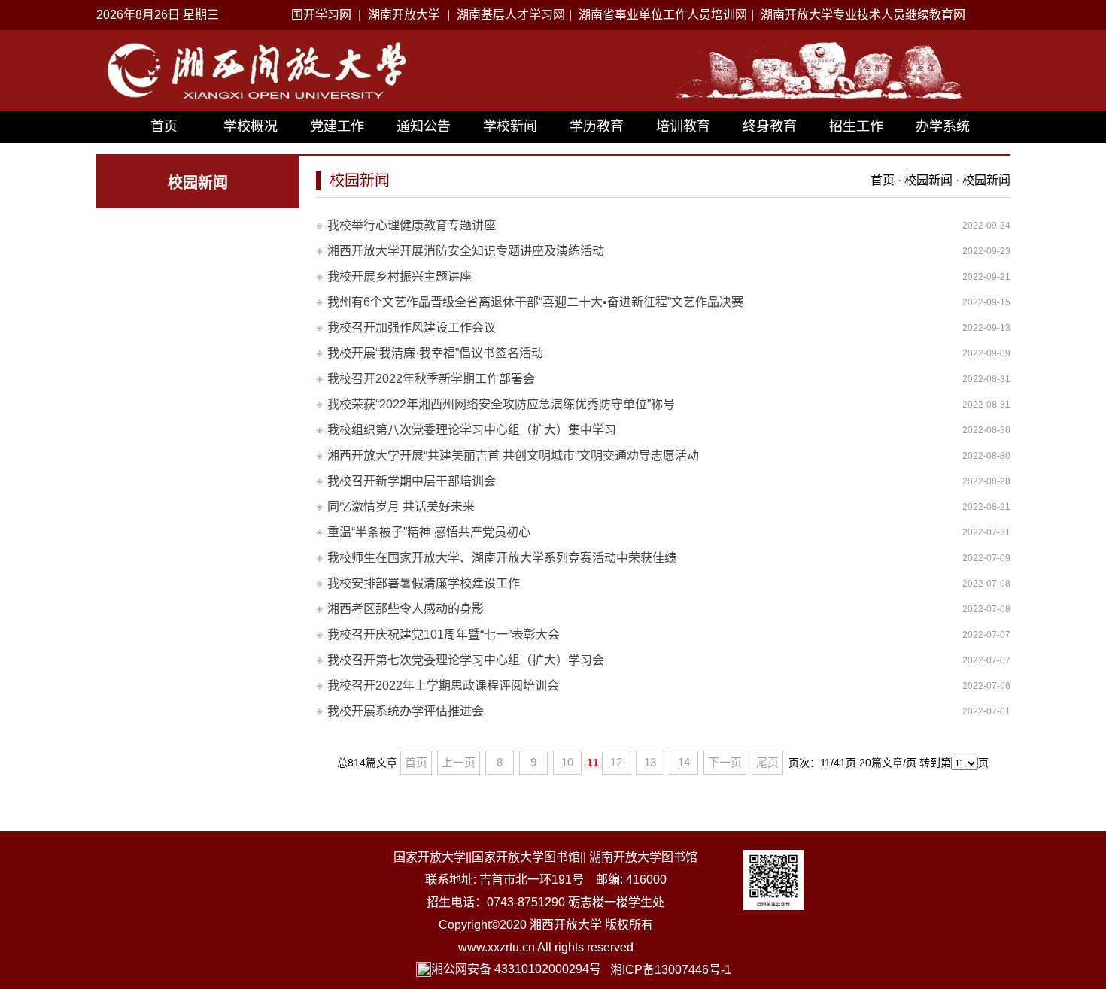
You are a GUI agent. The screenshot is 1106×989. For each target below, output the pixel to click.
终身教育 (770, 126)
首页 (164, 126)
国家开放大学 (429, 857)
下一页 (725, 762)
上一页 (459, 762)
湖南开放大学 (404, 14)
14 (684, 762)
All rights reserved (585, 947)
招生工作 (856, 126)
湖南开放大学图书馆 (643, 857)
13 (650, 762)
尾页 (767, 762)
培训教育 (683, 126)
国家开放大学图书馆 (526, 857)
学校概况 (250, 126)
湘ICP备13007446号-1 (670, 969)
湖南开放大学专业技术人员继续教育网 (863, 14)
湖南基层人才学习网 (511, 14)
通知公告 (424, 126)
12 (616, 762)
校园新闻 (930, 180)
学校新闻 (510, 126)
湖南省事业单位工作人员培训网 (663, 14)
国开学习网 (321, 14)
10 (567, 762)
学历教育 (597, 126)
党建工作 (337, 126)
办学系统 (943, 126)
